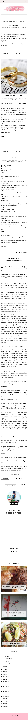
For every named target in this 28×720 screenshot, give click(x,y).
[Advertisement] (14, 531)
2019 (4, 681)
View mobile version (11, 485)
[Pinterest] (17, 715)
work (16, 98)
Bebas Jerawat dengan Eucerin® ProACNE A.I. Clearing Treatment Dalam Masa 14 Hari (14, 614)
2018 (4, 684)
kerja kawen (14, 27)
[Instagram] (25, 1)
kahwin (5, 160)
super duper (14, 25)
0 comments (24, 53)
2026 (4, 654)
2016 (4, 689)
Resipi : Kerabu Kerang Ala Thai (14, 643)
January (7, 664)
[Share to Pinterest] (18, 53)
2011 (4, 701)
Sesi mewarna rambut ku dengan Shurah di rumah (14, 587)
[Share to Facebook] (16, 53)
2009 (4, 706)
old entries (23, 484)
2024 (4, 669)
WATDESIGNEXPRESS (20, 718)
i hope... (14, 158)
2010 (4, 704)
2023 (4, 672)
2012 (4, 699)
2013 (4, 696)
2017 (4, 686)
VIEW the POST (5, 53)
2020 (4, 679)
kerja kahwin (6, 27)
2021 (4, 676)
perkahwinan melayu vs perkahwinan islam (14, 259)
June (6, 656)
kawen (9, 160)
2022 (4, 674)
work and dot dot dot (14, 96)
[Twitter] (13, 551)
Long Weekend (8, 658)
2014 (4, 694)
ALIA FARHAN (8, 718)
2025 (4, 667)
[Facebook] (23, 1)
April (6, 661)
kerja (5, 98)
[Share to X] (15, 53)
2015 (4, 691)
